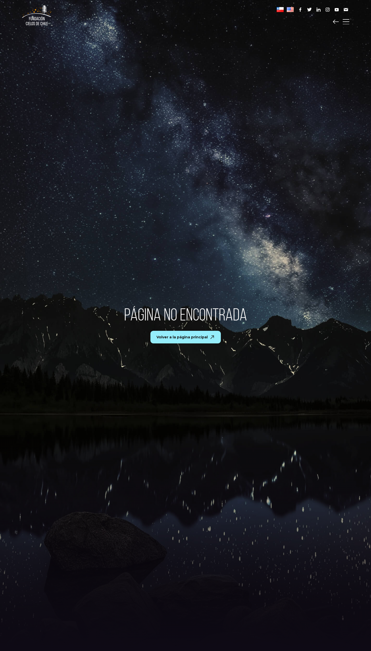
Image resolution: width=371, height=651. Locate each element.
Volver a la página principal (182, 337)
